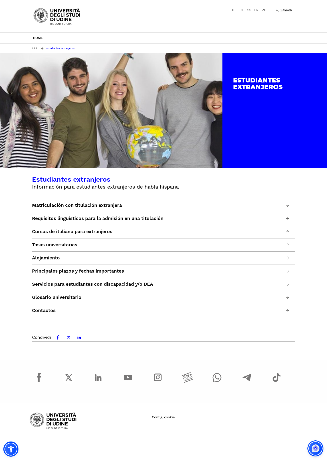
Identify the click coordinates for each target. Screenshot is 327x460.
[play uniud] (187, 381)
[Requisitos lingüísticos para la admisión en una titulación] (287, 218)
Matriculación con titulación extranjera (77, 205)
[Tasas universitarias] (287, 245)
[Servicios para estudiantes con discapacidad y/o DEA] (287, 284)
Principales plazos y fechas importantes (78, 271)
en (240, 10)
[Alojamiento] (287, 258)
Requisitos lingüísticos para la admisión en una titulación (98, 218)
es (248, 10)
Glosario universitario (56, 297)
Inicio (35, 48)
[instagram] (158, 381)
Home (38, 38)
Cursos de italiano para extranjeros (72, 231)
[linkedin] (98, 381)
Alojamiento (46, 258)
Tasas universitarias (54, 244)
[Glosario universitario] (287, 297)
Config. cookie (163, 417)
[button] (10, 449)
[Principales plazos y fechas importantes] (287, 271)
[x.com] (69, 381)
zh (264, 10)
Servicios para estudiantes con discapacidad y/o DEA (92, 284)
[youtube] (128, 381)
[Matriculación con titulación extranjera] (287, 205)
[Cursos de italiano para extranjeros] (287, 231)
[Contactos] (287, 310)
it (233, 10)
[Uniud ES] (57, 15)
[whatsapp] (217, 381)
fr (256, 10)
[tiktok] (276, 381)
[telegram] (247, 381)
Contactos (44, 310)
